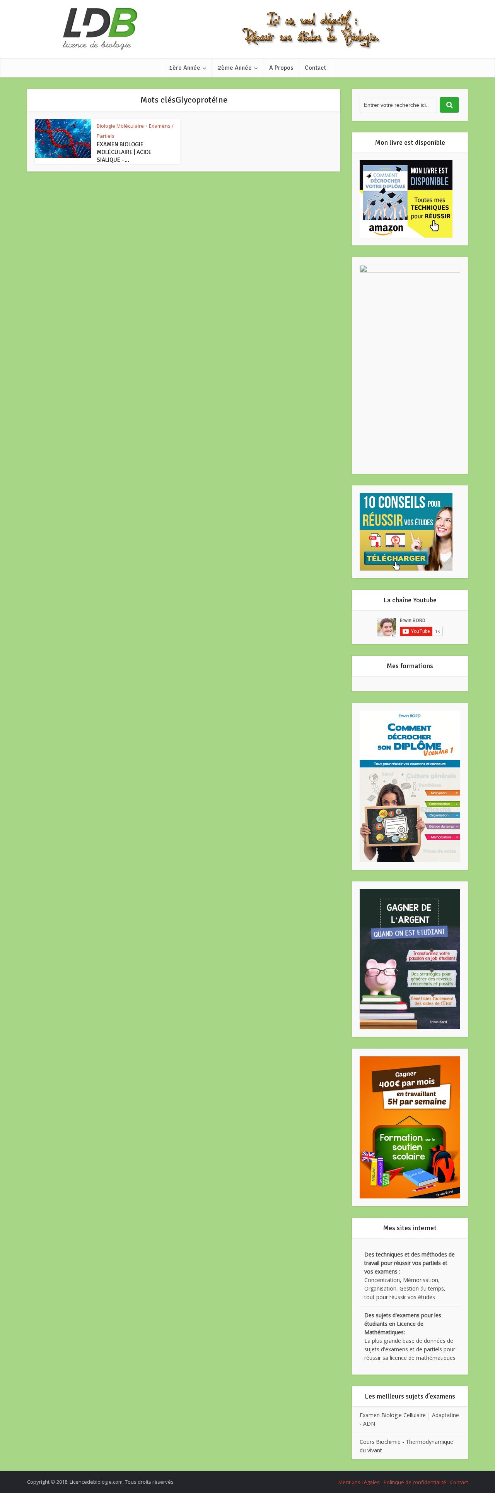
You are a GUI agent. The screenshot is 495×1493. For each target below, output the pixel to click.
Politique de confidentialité (415, 1482)
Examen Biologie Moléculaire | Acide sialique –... (124, 152)
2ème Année (235, 68)
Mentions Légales (359, 1482)
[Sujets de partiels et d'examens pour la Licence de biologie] (248, 29)
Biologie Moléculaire (120, 125)
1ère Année (184, 68)
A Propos (281, 68)
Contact (315, 68)
